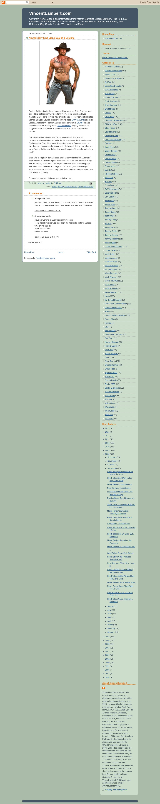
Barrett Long (110, 74)
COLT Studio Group (113, 139)
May (110, 617)
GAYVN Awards (78, 120)
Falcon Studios (111, 174)
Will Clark (109, 415)
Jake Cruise (110, 204)
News (54, 186)
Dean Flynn (110, 147)
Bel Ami (108, 82)
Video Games (110, 403)
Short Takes (110, 361)
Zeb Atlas (109, 418)
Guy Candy (109, 197)
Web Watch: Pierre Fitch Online (120, 553)
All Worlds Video (112, 67)
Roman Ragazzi (112, 342)
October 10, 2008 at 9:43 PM (47, 237)
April (110, 621)
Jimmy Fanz (110, 227)
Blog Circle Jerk (111, 97)
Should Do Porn (111, 365)
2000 (107, 662)
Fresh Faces (110, 185)
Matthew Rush (111, 262)
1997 (107, 674)
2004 (107, 648)
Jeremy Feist (110, 220)
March (110, 625)
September (112, 468)
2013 (107, 436)
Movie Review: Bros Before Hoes (121, 582)
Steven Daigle (111, 380)
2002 (107, 655)
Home (60, 252)
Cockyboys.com (111, 136)
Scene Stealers (111, 354)
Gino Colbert (110, 193)
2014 (107, 432)
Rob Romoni (110, 331)
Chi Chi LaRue (111, 124)
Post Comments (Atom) (45, 258)
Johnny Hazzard (112, 239)
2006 (107, 640)
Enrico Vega (110, 166)
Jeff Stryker (109, 216)
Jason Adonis (110, 208)
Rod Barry (109, 338)
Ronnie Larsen (111, 346)
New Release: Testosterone (119, 488)
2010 (107, 447)
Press (107, 311)
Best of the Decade (113, 86)
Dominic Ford (110, 159)
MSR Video (110, 285)
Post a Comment (35, 242)
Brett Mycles (110, 109)
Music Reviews (111, 288)
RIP (106, 327)
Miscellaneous (111, 273)
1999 (107, 666)
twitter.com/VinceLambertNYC (115, 58)
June (110, 614)
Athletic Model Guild (113, 71)
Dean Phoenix (111, 151)
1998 (107, 670)
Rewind (108, 323)
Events (108, 170)
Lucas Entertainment (113, 246)
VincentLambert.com (50, 13)
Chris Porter (110, 128)
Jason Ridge (110, 212)
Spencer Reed (111, 373)
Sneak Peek (110, 369)
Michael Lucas (111, 269)
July (109, 610)
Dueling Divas (111, 162)
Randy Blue (110, 319)
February (112, 628)
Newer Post (29, 252)
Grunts (79, 123)
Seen (107, 357)
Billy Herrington (111, 90)
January (111, 632)
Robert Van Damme (113, 334)
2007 (107, 637)
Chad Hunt (109, 117)
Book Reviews (111, 101)
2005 (107, 644)
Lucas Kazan (110, 250)
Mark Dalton (110, 254)
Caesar (108, 113)
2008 (107, 454)
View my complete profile (116, 790)
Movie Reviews (111, 281)
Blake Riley (110, 94)
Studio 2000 (110, 384)
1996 (107, 677)
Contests (108, 143)
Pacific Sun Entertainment (116, 304)
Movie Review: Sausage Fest (119, 484)
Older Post (91, 252)
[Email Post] (90, 183)
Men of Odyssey (111, 266)
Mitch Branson (111, 277)
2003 (107, 651)
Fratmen (108, 181)
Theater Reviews (112, 392)
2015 (107, 428)
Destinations (110, 155)
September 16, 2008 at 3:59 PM (48, 211)
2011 (107, 443)
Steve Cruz (109, 376)
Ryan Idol (109, 350)
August (111, 606)
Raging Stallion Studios (68, 186)
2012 (107, 439)
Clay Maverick (111, 132)
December (112, 457)
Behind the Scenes (113, 78)
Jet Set (108, 223)
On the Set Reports (113, 300)
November (112, 461)
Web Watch (110, 411)
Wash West (109, 407)
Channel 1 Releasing (114, 120)
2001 (107, 659)
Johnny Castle (111, 231)
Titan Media (110, 396)
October (111, 465)
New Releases (111, 292)
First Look (109, 178)
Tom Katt (108, 399)
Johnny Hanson (111, 235)
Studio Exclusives (85, 186)
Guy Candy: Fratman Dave (118, 524)
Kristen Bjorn (110, 243)
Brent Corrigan (111, 105)
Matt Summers (111, 258)
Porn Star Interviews (113, 308)
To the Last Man (64, 126)
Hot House (109, 201)
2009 (107, 450)
